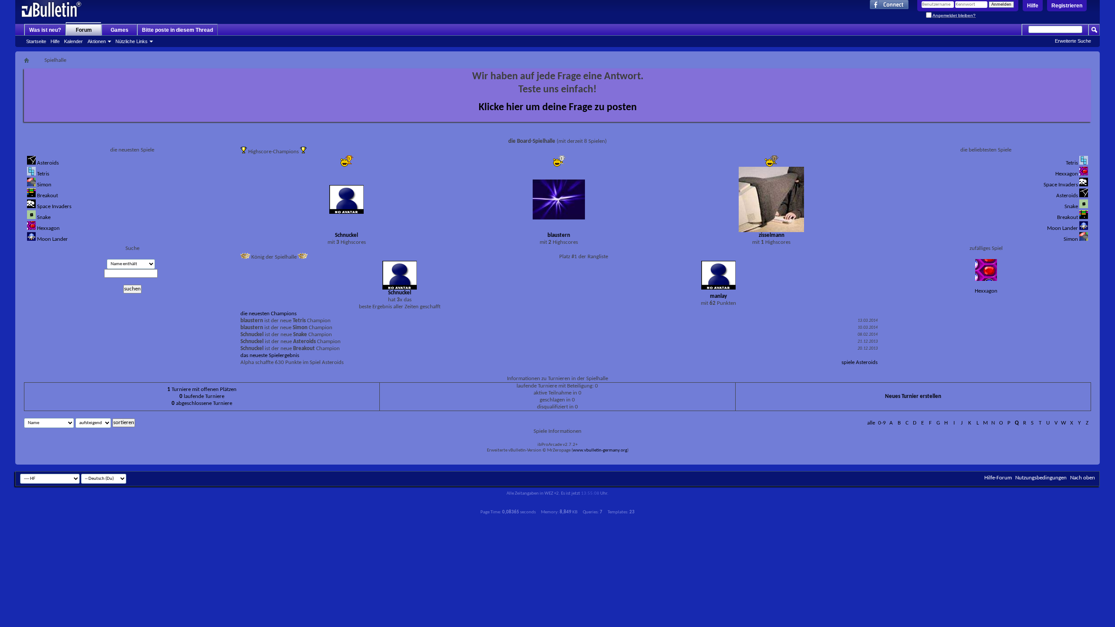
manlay (718, 296)
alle (871, 423)
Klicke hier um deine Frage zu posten (558, 107)
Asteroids (48, 163)
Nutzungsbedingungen (1041, 478)
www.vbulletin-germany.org (600, 450)
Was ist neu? (45, 30)
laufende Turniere (201, 396)
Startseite (36, 41)
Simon (44, 185)
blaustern (558, 235)
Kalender (73, 41)
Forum (84, 30)
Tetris (43, 174)
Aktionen (97, 41)
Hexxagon (48, 228)
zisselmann (771, 235)
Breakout (47, 196)
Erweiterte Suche (1073, 41)
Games (119, 30)
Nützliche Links (131, 41)
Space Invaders (54, 206)
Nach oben (1082, 478)
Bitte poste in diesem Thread (177, 30)
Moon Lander (52, 239)
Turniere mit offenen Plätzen (202, 389)
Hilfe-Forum (998, 478)
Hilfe (1032, 6)
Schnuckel (346, 235)
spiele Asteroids (859, 362)
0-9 (882, 423)
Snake (44, 217)
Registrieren (1066, 6)
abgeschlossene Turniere (202, 403)
